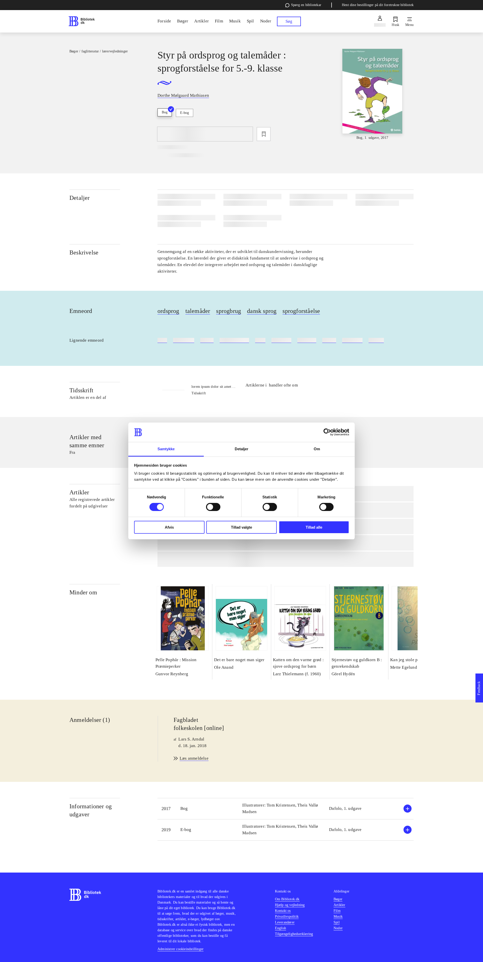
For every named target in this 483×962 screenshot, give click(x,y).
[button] (285, 808)
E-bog (184, 113)
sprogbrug (228, 311)
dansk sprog (261, 311)
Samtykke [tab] (166, 449)
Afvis (169, 527)
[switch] (213, 507)
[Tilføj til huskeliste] (264, 134)
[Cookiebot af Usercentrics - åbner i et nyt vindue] (327, 432)
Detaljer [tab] (242, 449)
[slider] (372, 95)
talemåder (197, 311)
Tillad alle (314, 527)
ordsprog (168, 311)
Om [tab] (317, 449)
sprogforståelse (301, 311)
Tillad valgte (241, 527)
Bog (165, 112)
